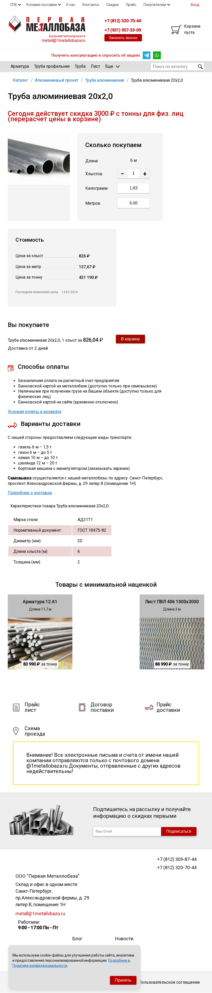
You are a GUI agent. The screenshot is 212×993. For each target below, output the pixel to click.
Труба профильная (52, 66)
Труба (80, 66)
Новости (124, 938)
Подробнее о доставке (30, 492)
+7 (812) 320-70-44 (176, 867)
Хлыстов (93, 173)
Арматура (20, 66)
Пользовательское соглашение (169, 982)
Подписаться (178, 831)
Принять (123, 980)
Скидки (112, 5)
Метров (92, 203)
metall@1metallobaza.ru (63, 40)
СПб (13, 5)
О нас (70, 5)
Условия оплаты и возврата (34, 411)
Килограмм (96, 188)
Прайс (131, 5)
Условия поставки (41, 5)
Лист (95, 66)
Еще (109, 66)
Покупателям (154, 5)
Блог (77, 938)
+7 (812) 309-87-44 (176, 859)
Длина (91, 160)
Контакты (90, 5)
